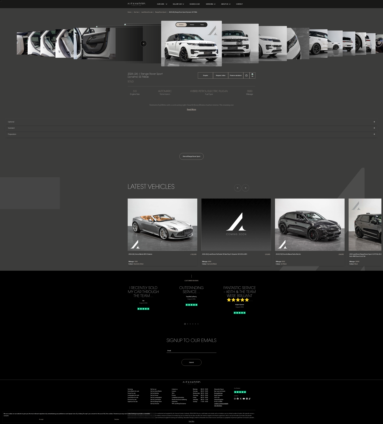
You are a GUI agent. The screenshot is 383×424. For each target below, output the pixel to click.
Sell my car (153, 389)
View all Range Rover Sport (191, 156)
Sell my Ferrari (154, 395)
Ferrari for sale (132, 393)
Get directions (218, 405)
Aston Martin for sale (133, 391)
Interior (192, 25)
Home (129, 12)
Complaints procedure (178, 397)
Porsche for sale (132, 399)
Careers (174, 391)
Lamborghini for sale (133, 395)
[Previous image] (143, 43)
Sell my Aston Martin (156, 391)
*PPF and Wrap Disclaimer (179, 403)
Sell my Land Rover (155, 399)
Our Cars (160, 4)
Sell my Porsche (154, 403)
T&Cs (173, 393)
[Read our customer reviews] (244, 392)
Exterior (181, 25)
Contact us (175, 389)
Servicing (130, 389)
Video (202, 25)
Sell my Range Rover (156, 401)
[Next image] (239, 43)
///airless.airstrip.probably (221, 403)
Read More (191, 109)
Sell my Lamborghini (156, 397)
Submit (191, 362)
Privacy (174, 395)
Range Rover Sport (160, 12)
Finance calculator (236, 75)
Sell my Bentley (154, 393)
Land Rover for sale (147, 12)
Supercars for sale (133, 401)
